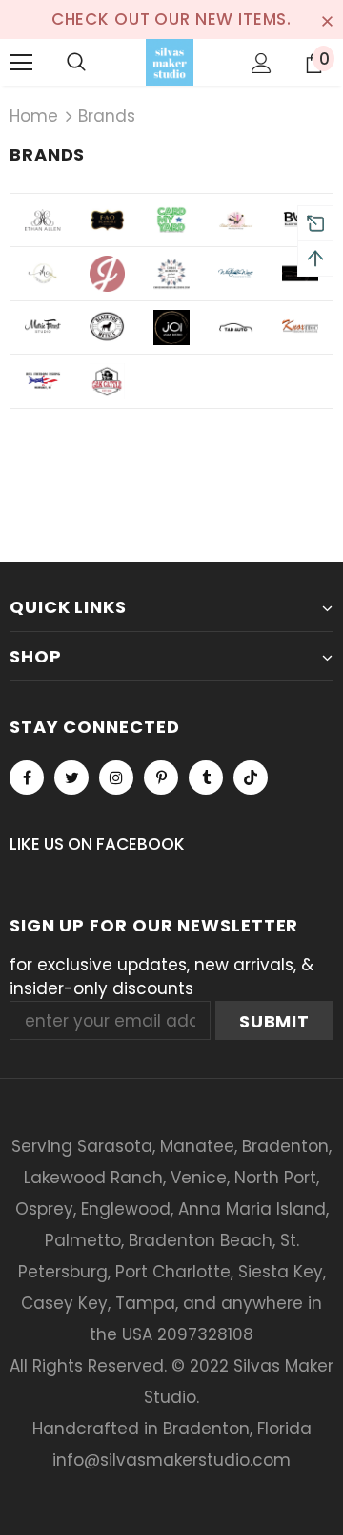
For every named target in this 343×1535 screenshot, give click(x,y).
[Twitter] (71, 777)
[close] (326, 19)
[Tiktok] (250, 777)
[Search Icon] (76, 62)
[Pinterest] (161, 777)
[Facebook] (27, 777)
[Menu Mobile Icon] (21, 62)
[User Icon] (262, 63)
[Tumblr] (206, 777)
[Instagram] (116, 777)
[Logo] (169, 62)
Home (34, 116)
